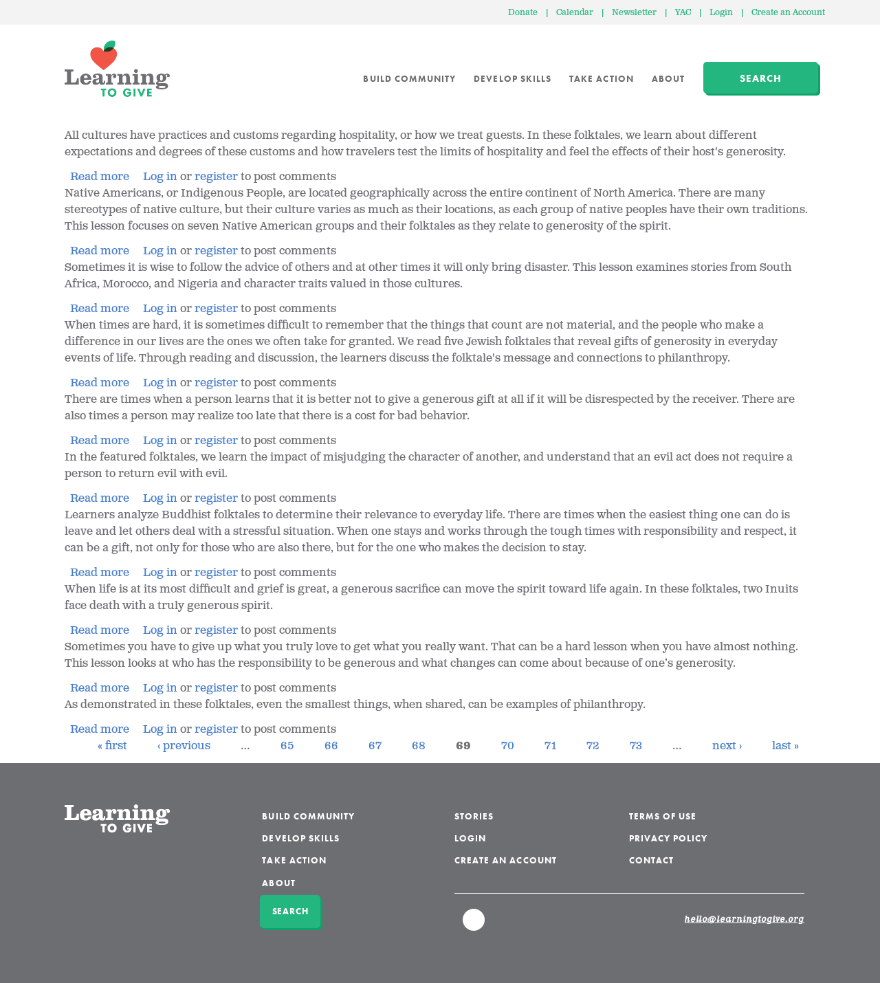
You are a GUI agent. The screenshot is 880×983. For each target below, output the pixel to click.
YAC (683, 13)
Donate (523, 13)
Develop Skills (512, 79)
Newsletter (634, 13)
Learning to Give (117, 69)
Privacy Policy (668, 838)
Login (721, 13)
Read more (99, 177)
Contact (651, 860)
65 (287, 746)
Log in (160, 177)
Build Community (409, 79)
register (216, 177)
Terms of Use (663, 816)
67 (375, 746)
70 (507, 746)
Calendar (574, 13)
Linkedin (474, 926)
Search (761, 78)
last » (785, 746)
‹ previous (183, 746)
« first (112, 746)
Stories (474, 816)
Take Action (601, 79)
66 (331, 746)
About (668, 79)
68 (419, 746)
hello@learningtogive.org (744, 920)
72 (593, 746)
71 (550, 746)
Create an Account (788, 13)
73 (636, 746)
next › (727, 746)
